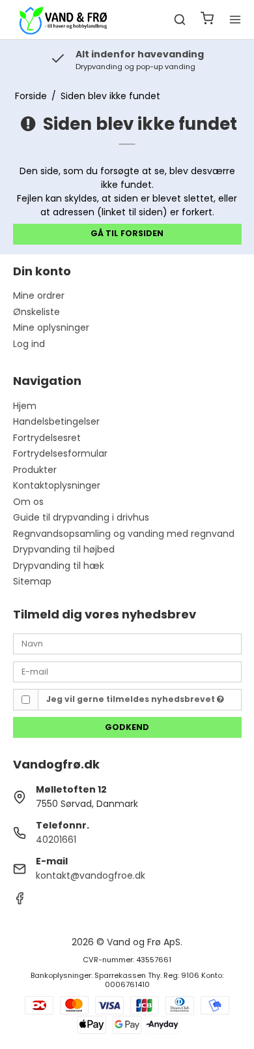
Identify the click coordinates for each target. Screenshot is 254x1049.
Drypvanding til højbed (64, 549)
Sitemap (32, 581)
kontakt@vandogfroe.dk (90, 875)
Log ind (29, 343)
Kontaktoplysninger (56, 485)
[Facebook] (19, 901)
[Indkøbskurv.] (207, 20)
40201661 (56, 839)
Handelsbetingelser (56, 421)
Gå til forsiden (127, 233)
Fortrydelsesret (47, 437)
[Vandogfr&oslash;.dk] (62, 19)
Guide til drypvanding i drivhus (81, 517)
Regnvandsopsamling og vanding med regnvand (123, 533)
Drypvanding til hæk (58, 565)
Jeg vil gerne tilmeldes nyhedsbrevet (131, 699)
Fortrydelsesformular (60, 453)
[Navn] (127, 643)
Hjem (24, 405)
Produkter (35, 469)
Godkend (127, 727)
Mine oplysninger (51, 327)
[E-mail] (127, 670)
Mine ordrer (38, 295)
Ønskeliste (36, 311)
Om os (28, 501)
